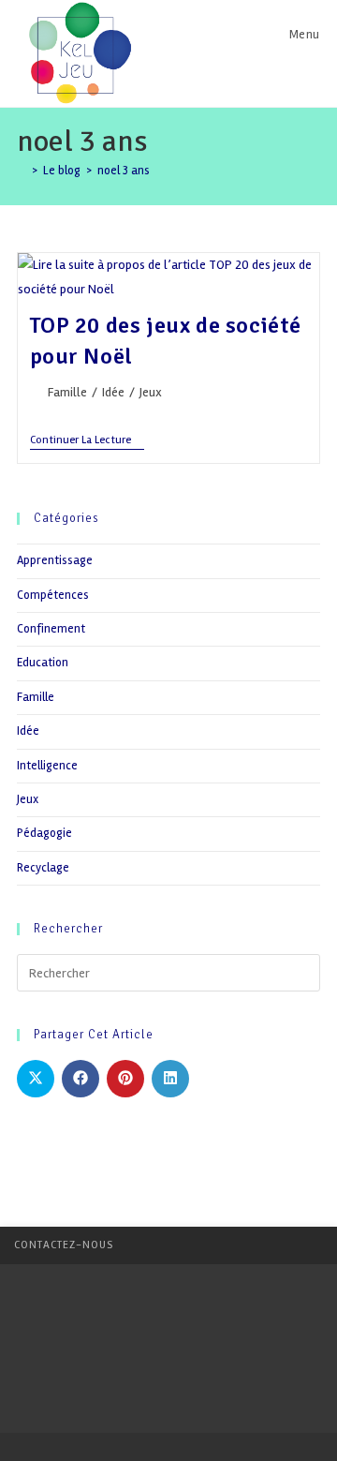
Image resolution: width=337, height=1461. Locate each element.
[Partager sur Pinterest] (125, 1078)
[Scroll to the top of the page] (313, 1245)
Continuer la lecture (87, 442)
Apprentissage (55, 560)
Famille (67, 392)
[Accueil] (21, 170)
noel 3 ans (123, 170)
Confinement (51, 628)
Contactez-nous (63, 1245)
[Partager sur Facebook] (80, 1078)
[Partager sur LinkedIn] (170, 1078)
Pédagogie (44, 833)
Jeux (150, 392)
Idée (113, 392)
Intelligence (47, 765)
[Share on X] (35, 1078)
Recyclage (43, 867)
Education (42, 662)
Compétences (53, 595)
